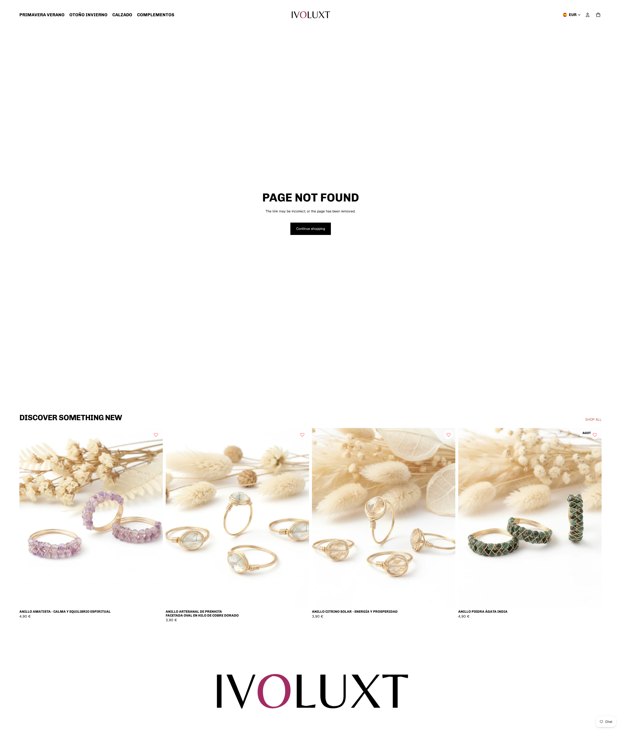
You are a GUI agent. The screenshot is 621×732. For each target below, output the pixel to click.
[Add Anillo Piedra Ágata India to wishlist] (594, 434)
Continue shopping (310, 228)
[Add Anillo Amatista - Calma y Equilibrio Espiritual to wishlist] (156, 434)
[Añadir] (155, 599)
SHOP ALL (593, 419)
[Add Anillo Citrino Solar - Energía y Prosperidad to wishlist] (448, 434)
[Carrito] (598, 14)
